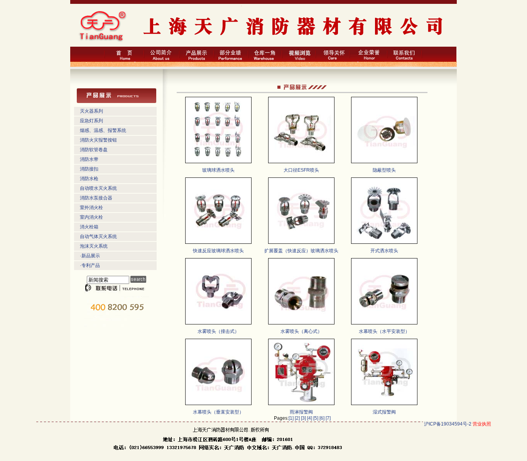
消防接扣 (89, 169)
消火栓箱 (89, 227)
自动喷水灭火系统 (98, 188)
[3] (303, 418)
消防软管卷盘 (94, 149)
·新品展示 (90, 255)
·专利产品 (90, 265)
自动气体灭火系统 (98, 236)
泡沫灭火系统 (94, 246)
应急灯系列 (91, 120)
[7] (328, 418)
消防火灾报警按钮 (98, 140)
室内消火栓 (91, 217)
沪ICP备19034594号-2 (447, 424)
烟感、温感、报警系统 (103, 130)
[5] (315, 418)
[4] (309, 418)
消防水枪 (89, 178)
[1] (291, 418)
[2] (297, 418)
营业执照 (482, 424)
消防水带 (89, 159)
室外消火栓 (91, 207)
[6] (321, 418)
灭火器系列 (91, 111)
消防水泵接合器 (96, 198)
